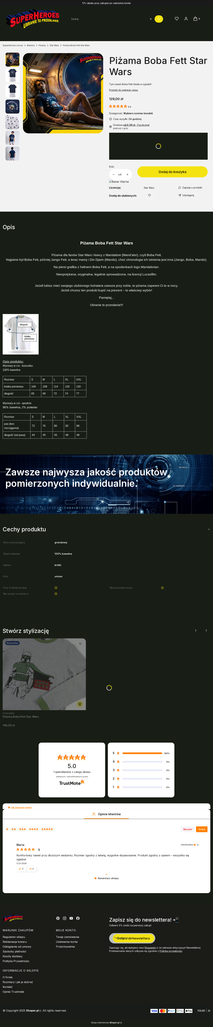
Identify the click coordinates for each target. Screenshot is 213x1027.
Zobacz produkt (80, 704)
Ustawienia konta (67, 941)
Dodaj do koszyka (173, 172)
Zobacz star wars (24, 498)
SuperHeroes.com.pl (13, 45)
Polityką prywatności (171, 951)
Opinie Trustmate (13, 991)
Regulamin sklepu (14, 937)
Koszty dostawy (12, 956)
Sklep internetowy (105, 1022)
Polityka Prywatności (16, 961)
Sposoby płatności (14, 951)
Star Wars (54, 45)
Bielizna (31, 45)
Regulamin (150, 947)
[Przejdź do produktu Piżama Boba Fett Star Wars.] (44, 674)
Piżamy (42, 45)
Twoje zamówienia (67, 937)
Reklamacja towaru (15, 941)
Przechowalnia (65, 946)
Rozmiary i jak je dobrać (18, 982)
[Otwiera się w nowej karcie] (58, 918)
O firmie (7, 977)
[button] (159, 19)
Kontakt (7, 987)
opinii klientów (71, 772)
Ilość (111, 166)
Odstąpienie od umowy (17, 946)
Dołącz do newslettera (133, 938)
